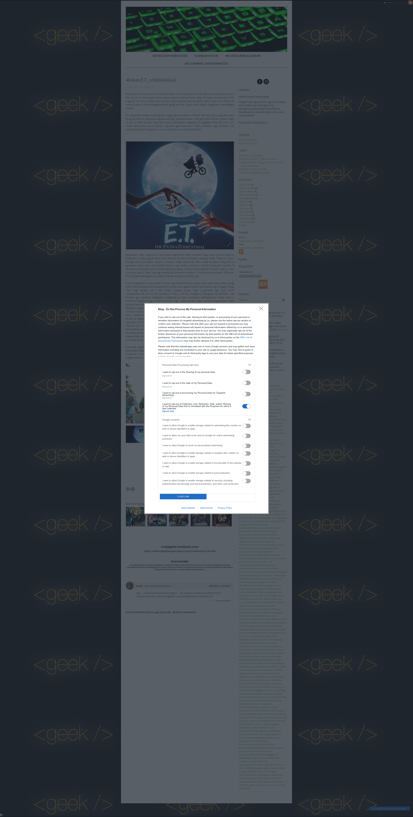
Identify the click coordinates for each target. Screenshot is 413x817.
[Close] (262, 309)
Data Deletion (188, 508)
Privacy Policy (225, 508)
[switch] (246, 372)
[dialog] (206, 408)
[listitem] (206, 365)
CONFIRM (183, 496)
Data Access (206, 508)
